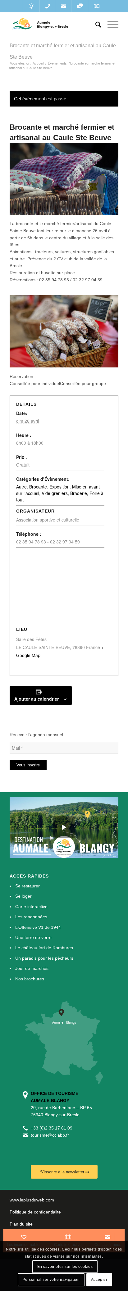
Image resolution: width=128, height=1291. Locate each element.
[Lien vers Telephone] (47, 6)
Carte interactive (31, 906)
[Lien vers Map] (96, 6)
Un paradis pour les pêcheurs (44, 958)
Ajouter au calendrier (36, 699)
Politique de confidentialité (35, 1211)
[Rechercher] (95, 24)
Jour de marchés (31, 968)
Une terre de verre (33, 937)
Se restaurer (27, 885)
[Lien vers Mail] (63, 6)
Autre (21, 487)
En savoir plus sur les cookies (65, 1266)
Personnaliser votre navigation (51, 1279)
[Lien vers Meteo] (31, 6)
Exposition (59, 487)
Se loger (23, 896)
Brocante (38, 487)
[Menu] (109, 24)
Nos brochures (29, 978)
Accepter (99, 1279)
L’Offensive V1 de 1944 (38, 927)
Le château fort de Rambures (44, 947)
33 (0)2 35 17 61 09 (52, 1127)
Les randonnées (31, 916)
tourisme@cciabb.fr (50, 1135)
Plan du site (21, 1224)
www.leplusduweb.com (32, 1199)
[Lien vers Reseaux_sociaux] (79, 6)
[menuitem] (95, 24)
